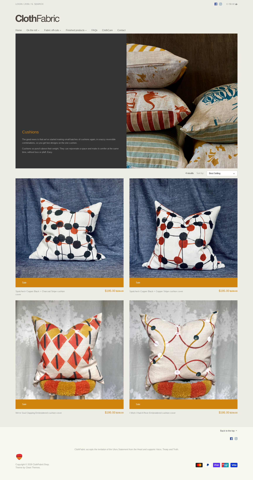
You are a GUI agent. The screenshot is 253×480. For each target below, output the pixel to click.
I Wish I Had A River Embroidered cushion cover (152, 413)
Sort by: (200, 173)
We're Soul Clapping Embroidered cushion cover (39, 413)
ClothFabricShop (41, 464)
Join (26, 4)
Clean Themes (33, 467)
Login (19, 4)
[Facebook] (215, 4)
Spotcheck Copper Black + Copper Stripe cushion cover (156, 291)
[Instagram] (220, 4)
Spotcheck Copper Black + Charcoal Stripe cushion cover (40, 293)
